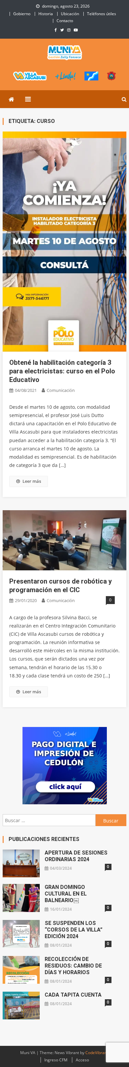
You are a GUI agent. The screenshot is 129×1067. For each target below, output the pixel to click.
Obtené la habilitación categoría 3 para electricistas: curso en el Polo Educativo (62, 371)
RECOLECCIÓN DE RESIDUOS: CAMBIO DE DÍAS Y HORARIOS (73, 965)
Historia (45, 14)
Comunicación (61, 390)
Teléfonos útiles (101, 14)
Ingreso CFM (55, 1060)
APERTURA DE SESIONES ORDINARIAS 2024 (76, 856)
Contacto (65, 20)
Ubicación (70, 14)
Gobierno (21, 14)
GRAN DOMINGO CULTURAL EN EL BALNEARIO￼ (66, 893)
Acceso (82, 1060)
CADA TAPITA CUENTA (73, 995)
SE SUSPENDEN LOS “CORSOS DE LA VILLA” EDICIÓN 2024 (74, 929)
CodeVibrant (96, 1052)
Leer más (31, 481)
